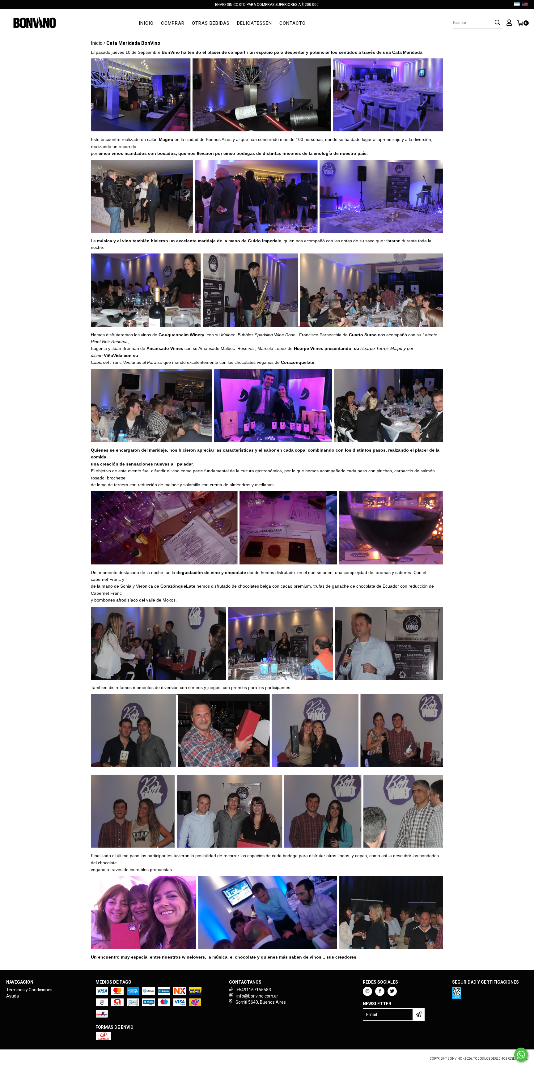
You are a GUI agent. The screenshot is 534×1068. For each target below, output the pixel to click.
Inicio (146, 23)
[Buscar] (497, 22)
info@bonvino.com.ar (257, 996)
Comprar (172, 23)
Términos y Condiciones (29, 989)
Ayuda (12, 996)
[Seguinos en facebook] (379, 991)
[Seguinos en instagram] (367, 991)
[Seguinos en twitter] (392, 991)
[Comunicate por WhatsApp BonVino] (521, 1055)
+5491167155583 (253, 989)
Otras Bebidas (211, 23)
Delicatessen (254, 23)
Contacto (292, 23)
